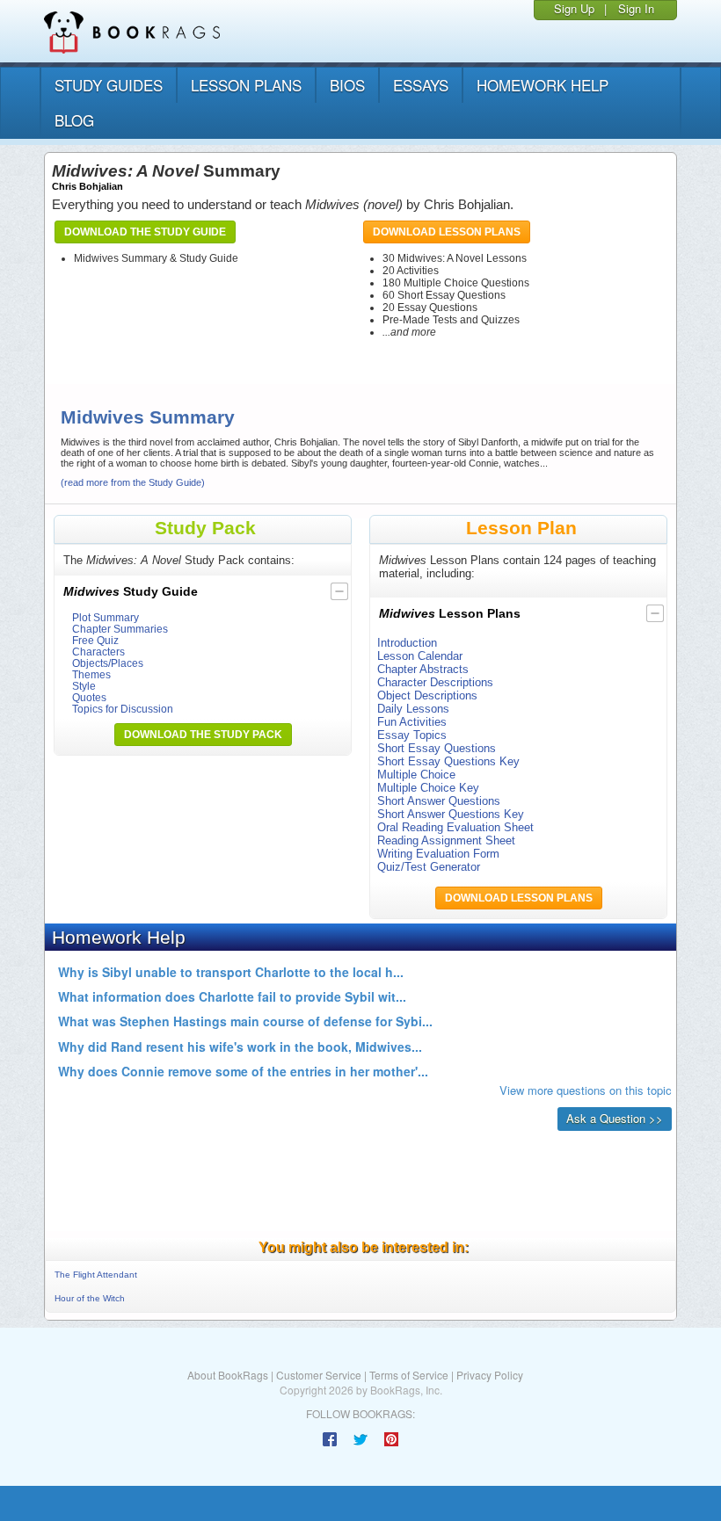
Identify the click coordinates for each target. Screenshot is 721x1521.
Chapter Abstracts (423, 669)
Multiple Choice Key (428, 787)
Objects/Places (107, 663)
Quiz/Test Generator (428, 866)
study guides (109, 85)
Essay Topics (412, 735)
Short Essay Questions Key (448, 761)
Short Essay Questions (436, 748)
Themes (91, 674)
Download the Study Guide (145, 232)
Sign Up (574, 8)
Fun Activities (412, 721)
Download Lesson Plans (447, 232)
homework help (542, 85)
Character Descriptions (435, 682)
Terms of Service (408, 1374)
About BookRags (227, 1374)
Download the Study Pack (203, 734)
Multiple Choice (416, 774)
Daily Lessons (413, 708)
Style (84, 686)
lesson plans (246, 85)
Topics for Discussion (122, 708)
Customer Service (318, 1374)
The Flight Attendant (96, 1274)
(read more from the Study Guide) (133, 482)
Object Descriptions (427, 695)
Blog (74, 120)
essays (420, 85)
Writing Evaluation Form (438, 853)
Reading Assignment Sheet (446, 840)
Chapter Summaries (120, 628)
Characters (98, 651)
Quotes (89, 697)
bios (347, 85)
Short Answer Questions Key (450, 814)
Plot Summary (105, 617)
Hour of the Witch (90, 1298)
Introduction (407, 642)
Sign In (636, 8)
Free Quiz (95, 640)
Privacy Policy (489, 1374)
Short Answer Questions (438, 801)
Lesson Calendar (419, 656)
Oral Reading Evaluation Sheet (455, 827)
